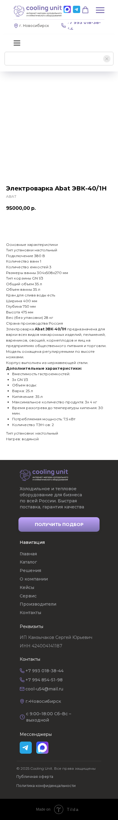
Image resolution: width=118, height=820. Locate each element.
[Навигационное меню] (17, 43)
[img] (44, 475)
